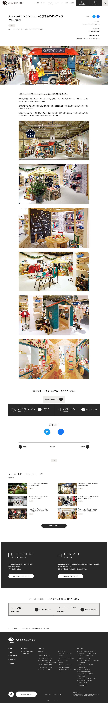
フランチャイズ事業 (64, 660)
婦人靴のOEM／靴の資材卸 (45, 665)
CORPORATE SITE (25, 694)
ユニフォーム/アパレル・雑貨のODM (47, 662)
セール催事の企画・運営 (44, 669)
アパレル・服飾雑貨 (94, 31)
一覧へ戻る (52, 447)
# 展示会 (41, 29)
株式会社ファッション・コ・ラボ (86, 665)
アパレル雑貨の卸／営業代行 (46, 667)
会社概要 (72, 3)
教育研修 (61, 662)
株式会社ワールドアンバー (85, 658)
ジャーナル (57, 3)
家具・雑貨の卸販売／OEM (45, 660)
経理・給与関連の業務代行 (65, 667)
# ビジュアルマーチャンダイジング (29, 29)
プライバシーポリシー (57, 694)
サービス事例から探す (28, 651)
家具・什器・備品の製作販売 (45, 658)
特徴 (38, 3)
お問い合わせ (96, 4)
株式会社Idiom (82, 662)
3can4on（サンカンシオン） (91, 24)
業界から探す (26, 653)
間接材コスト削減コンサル (65, 665)
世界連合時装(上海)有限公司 (85, 671)
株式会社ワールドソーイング (85, 680)
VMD (12, 25)
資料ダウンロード (83, 4)
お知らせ (12, 663)
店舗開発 (61, 656)
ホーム (33, 3)
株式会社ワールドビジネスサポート (87, 656)
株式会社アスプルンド (84, 667)
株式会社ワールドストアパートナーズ (87, 653)
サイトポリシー (48, 694)
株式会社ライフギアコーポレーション (87, 678)
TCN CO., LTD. (82, 676)
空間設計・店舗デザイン (44, 656)
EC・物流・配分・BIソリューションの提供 (67, 670)
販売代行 (41, 651)
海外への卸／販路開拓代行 (65, 653)
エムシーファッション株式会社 (86, 674)
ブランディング (42, 653)
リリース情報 (65, 3)
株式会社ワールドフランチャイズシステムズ (89, 660)
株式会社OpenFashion (84, 685)
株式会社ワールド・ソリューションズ (88, 38)
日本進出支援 (62, 651)
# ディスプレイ (16, 29)
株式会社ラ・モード (83, 682)
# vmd (9, 29)
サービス (43, 3)
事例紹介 (50, 3)
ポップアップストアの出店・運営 (66, 658)
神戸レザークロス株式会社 (85, 669)
